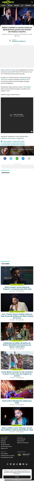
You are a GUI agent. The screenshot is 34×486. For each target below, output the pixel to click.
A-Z (22, 5)
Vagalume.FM (4, 448)
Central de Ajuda (21, 439)
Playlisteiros (4, 439)
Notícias (28, 5)
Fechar (17, 476)
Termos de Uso (20, 440)
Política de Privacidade (22, 442)
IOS (23, 455)
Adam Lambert (5, 70)
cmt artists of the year (17, 144)
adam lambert (7, 141)
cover (22, 141)
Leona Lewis (15, 70)
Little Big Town (23, 79)
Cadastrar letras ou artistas (7, 455)
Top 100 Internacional (6, 446)
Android (27, 455)
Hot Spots (3, 442)
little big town (5, 144)
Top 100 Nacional (5, 444)
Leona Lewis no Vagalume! (15, 138)
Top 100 (10, 5)
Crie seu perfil (4, 453)
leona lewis (16, 141)
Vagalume (8, 2)
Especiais (3, 440)
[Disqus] (17, 196)
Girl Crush (4, 79)
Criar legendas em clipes (7, 457)
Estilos (16, 5)
